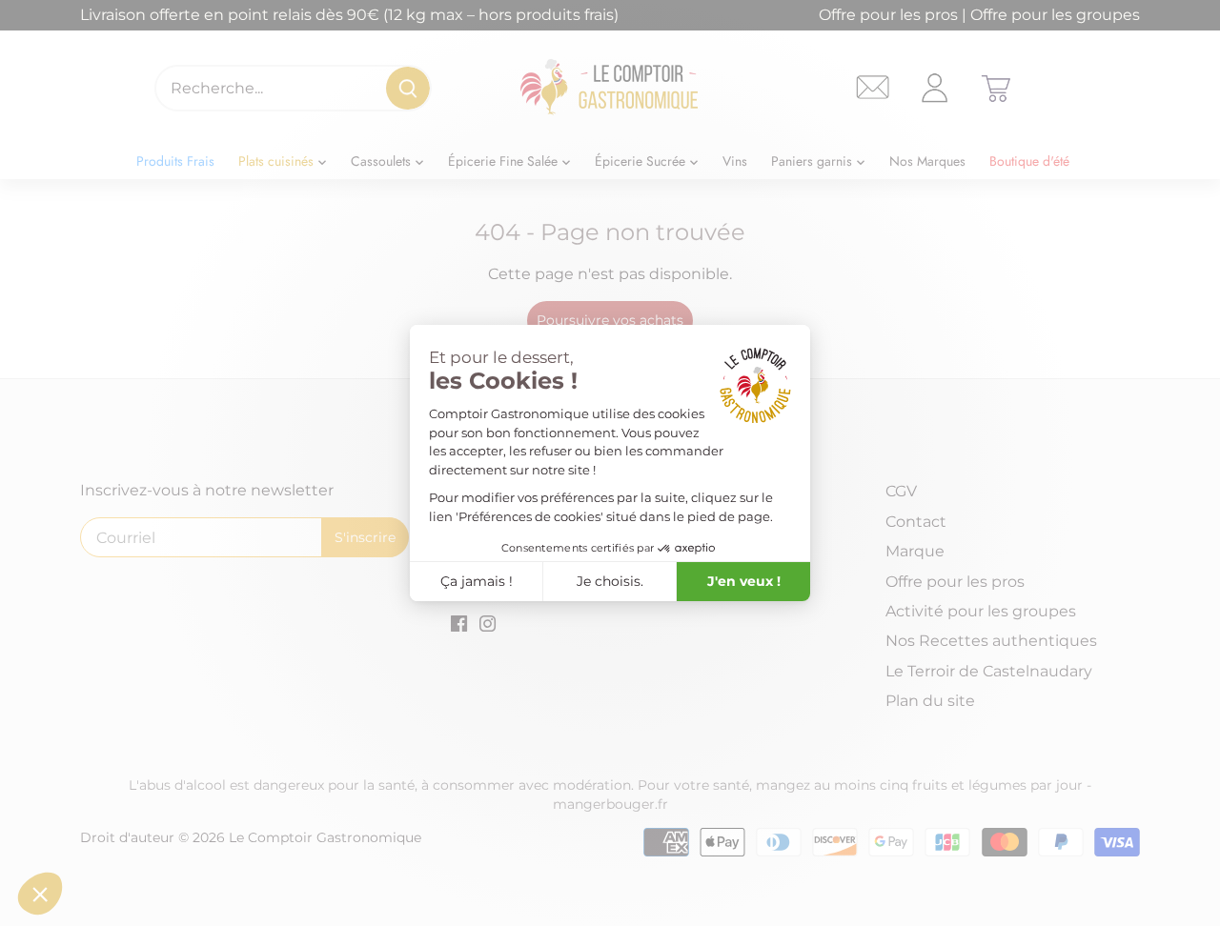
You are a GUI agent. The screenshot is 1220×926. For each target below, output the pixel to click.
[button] (40, 893)
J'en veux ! (744, 581)
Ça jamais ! (476, 581)
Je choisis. (610, 581)
